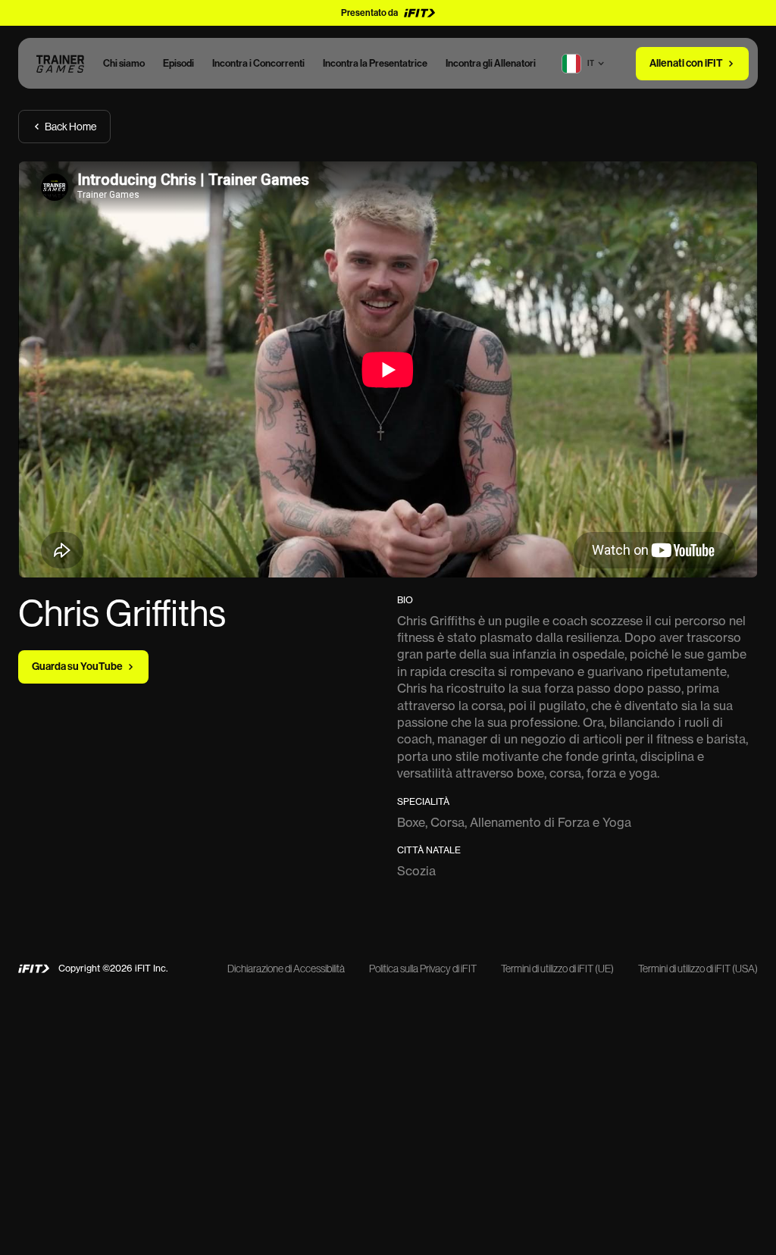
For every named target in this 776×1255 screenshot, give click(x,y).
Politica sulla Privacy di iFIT (423, 968)
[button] (592, 63)
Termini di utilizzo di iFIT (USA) (698, 968)
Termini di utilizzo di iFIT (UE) (557, 968)
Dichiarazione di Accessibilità (286, 968)
